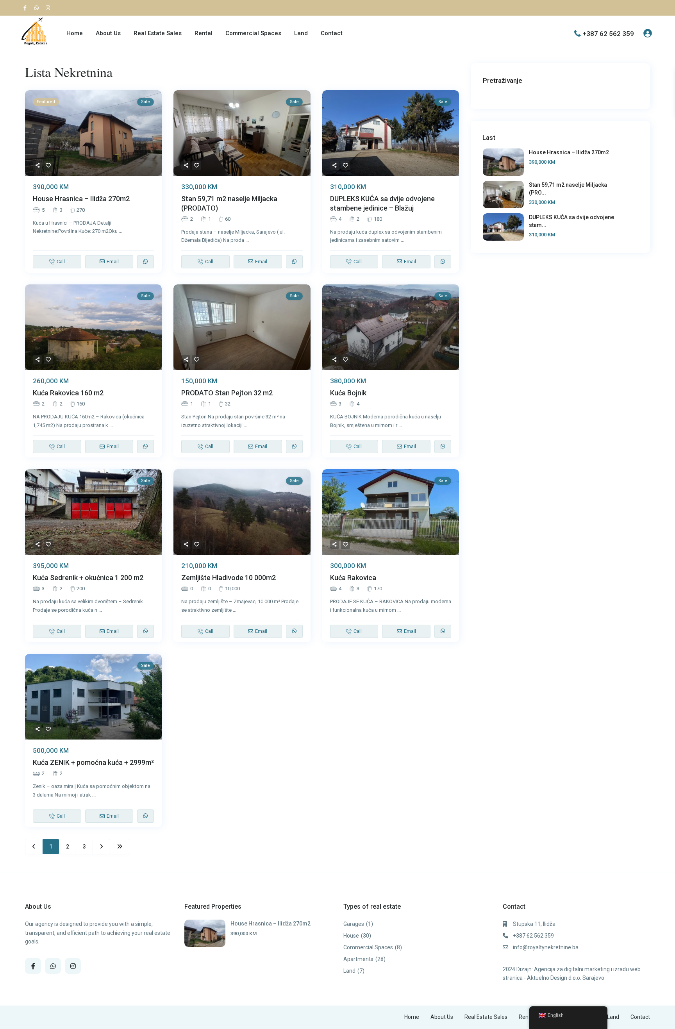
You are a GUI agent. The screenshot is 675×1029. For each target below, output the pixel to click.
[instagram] (48, 8)
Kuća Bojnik (348, 393)
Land (301, 33)
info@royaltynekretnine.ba (546, 947)
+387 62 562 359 (608, 33)
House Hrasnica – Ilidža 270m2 (81, 199)
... (120, 231)
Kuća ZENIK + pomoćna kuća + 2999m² (93, 762)
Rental (203, 33)
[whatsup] (37, 8)
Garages (353, 924)
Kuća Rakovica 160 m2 (68, 393)
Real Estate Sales (158, 33)
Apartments (358, 959)
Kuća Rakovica (353, 577)
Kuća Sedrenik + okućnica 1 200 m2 (88, 577)
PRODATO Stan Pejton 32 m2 (227, 393)
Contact (332, 33)
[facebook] (26, 8)
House (351, 936)
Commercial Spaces (253, 33)
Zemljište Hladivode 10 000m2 (228, 577)
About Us (108, 33)
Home (74, 33)
